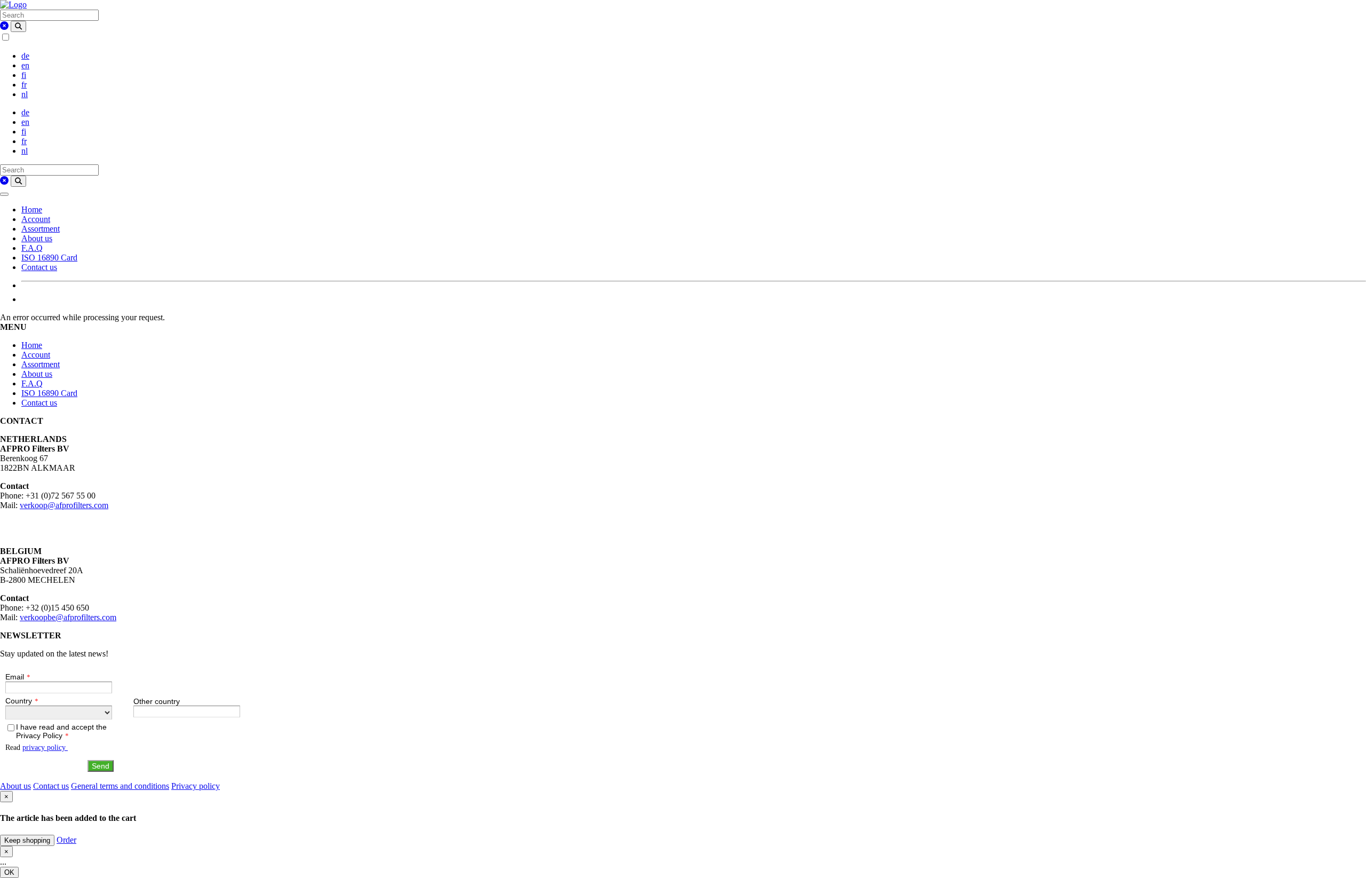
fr (24, 84)
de (25, 55)
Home (31, 209)
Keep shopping (27, 840)
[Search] (18, 26)
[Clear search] (4, 25)
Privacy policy (195, 785)
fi (23, 75)
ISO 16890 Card (49, 257)
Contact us (39, 267)
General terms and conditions (120, 785)
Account (35, 219)
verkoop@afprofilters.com (64, 505)
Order (66, 839)
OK (9, 872)
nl (24, 94)
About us (36, 238)
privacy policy (45, 747)
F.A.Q (32, 247)
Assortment (40, 228)
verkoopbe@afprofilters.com (68, 617)
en (25, 65)
